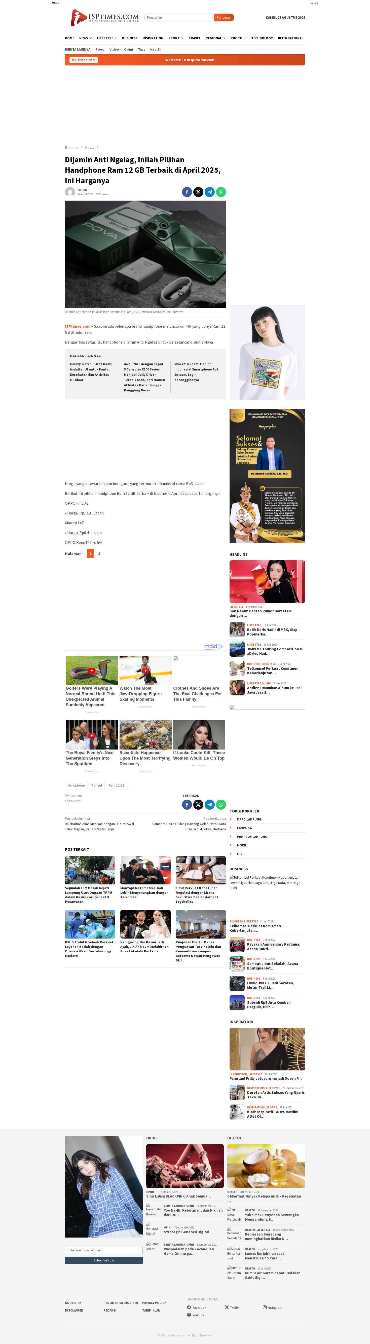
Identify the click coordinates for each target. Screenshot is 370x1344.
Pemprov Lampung (252, 837)
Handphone (76, 785)
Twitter (235, 1307)
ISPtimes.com (78, 326)
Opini (151, 1137)
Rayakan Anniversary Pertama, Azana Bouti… (273, 946)
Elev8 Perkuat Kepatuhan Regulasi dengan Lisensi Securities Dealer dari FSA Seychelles (197, 895)
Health (234, 1137)
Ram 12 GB (117, 785)
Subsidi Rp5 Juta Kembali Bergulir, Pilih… (268, 1004)
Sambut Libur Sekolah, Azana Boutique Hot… (272, 965)
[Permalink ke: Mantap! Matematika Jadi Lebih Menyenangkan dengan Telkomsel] (145, 870)
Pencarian (224, 17)
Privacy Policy (154, 1303)
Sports (271, 1107)
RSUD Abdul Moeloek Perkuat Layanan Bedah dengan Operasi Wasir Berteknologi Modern (89, 949)
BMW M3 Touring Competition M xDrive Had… (275, 651)
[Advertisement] (45, 75)
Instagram (275, 1307)
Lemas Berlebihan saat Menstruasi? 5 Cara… (264, 1255)
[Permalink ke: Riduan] (70, 192)
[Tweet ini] (198, 192)
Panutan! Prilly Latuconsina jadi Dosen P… (266, 1078)
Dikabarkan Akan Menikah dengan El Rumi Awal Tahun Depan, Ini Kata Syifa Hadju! (99, 823)
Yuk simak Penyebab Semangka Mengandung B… (272, 1217)
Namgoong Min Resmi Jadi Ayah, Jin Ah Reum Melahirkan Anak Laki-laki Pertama (144, 946)
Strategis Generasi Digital (186, 1232)
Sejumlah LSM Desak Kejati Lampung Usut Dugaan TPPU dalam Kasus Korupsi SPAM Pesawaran (88, 895)
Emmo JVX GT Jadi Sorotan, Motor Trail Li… (270, 985)
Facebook (199, 1307)
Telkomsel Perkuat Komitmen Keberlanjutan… (273, 670)
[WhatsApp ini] (221, 192)
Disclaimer (74, 1310)
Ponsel (97, 785)
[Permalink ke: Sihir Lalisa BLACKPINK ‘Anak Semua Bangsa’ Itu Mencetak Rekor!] (185, 1166)
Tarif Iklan (151, 1310)
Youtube (198, 1315)
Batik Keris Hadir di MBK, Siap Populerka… (272, 632)
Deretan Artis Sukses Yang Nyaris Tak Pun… (276, 1094)
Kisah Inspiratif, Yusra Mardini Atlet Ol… (272, 1114)
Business (254, 664)
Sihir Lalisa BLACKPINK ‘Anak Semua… (178, 1196)
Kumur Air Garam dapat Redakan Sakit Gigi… (273, 1275)
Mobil (242, 845)
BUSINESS (239, 868)
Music (266, 683)
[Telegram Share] (210, 192)
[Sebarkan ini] (187, 192)
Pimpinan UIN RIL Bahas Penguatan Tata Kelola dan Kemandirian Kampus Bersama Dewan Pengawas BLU (198, 951)
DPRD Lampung (249, 819)
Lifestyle (236, 607)
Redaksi (109, 1310)
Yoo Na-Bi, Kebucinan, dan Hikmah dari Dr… (193, 1212)
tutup (55, 2)
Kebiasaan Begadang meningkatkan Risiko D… (266, 1236)
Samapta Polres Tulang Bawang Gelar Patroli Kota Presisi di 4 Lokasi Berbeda (189, 823)
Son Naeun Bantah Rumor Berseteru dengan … (261, 613)
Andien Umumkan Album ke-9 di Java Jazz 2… (274, 690)
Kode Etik (73, 1303)
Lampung (244, 828)
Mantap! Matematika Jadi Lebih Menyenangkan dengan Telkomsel (144, 892)
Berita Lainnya (174, 1206)
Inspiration (241, 1021)
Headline (239, 554)
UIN (240, 854)
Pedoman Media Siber (120, 1303)
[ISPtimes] (104, 17)
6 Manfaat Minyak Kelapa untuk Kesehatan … (264, 1198)
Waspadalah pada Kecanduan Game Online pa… (189, 1251)
